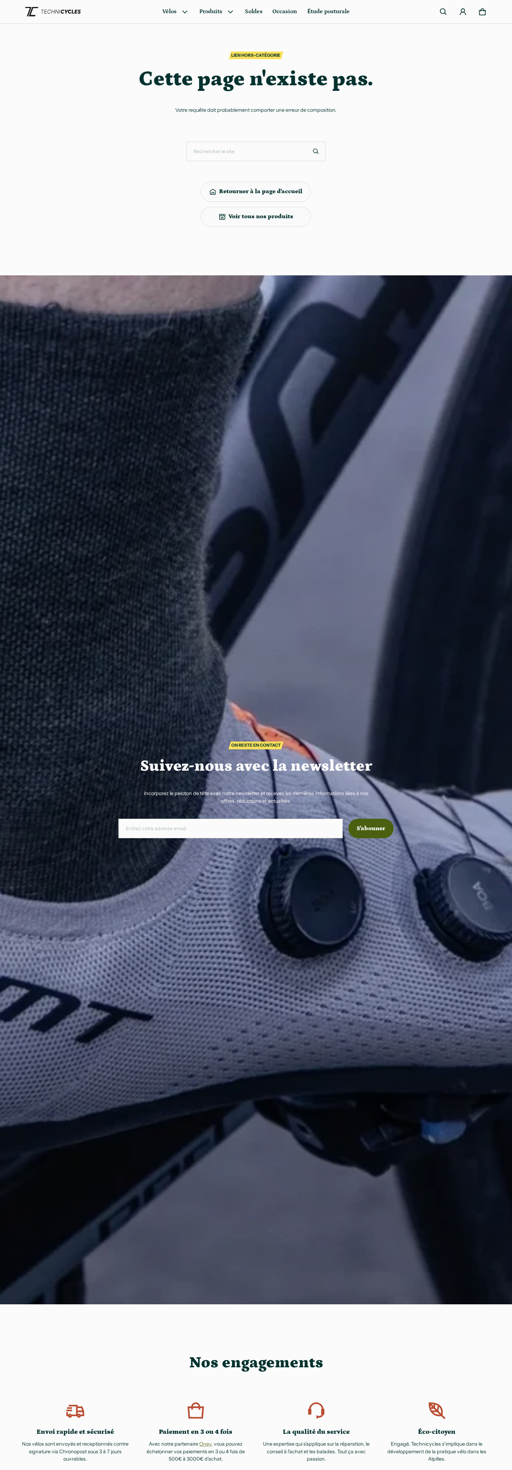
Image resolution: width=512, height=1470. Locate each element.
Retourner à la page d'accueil (260, 191)
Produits (210, 11)
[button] (443, 12)
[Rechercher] (316, 151)
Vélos (169, 11)
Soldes (254, 11)
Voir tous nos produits (260, 216)
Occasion (284, 11)
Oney (205, 1444)
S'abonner (371, 828)
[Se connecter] (463, 12)
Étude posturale (328, 11)
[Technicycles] (53, 12)
